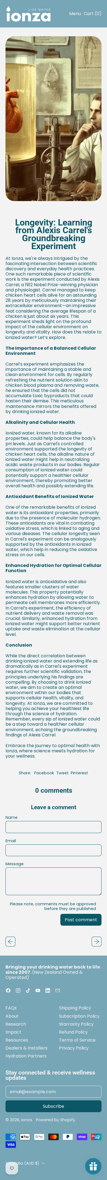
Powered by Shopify (55, 1120)
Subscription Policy (79, 1016)
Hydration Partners (26, 1056)
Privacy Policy (74, 1048)
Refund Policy (73, 1032)
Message (14, 864)
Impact (13, 1032)
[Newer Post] (97, 942)
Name (11, 817)
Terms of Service (77, 1040)
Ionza (26, 1120)
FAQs (11, 1008)
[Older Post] (10, 942)
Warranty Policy (76, 1024)
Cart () (92, 14)
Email (10, 841)
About (12, 1016)
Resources (16, 1040)
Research (15, 1024)
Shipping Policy (75, 1008)
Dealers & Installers (26, 1048)
